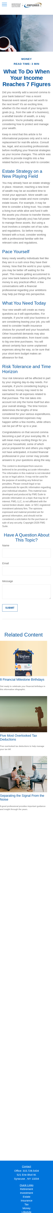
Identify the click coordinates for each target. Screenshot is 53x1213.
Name (5, 545)
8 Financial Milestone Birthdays (22, 679)
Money (26, 1208)
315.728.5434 (31, 1170)
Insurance (26, 1200)
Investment (26, 1192)
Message (7, 581)
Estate (26, 1196)
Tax (26, 1204)
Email (5, 563)
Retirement (26, 1189)
